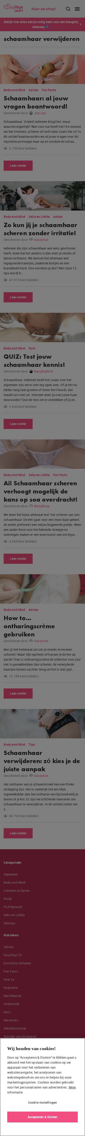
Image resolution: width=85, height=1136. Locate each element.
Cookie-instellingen (42, 1102)
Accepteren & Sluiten (43, 1117)
